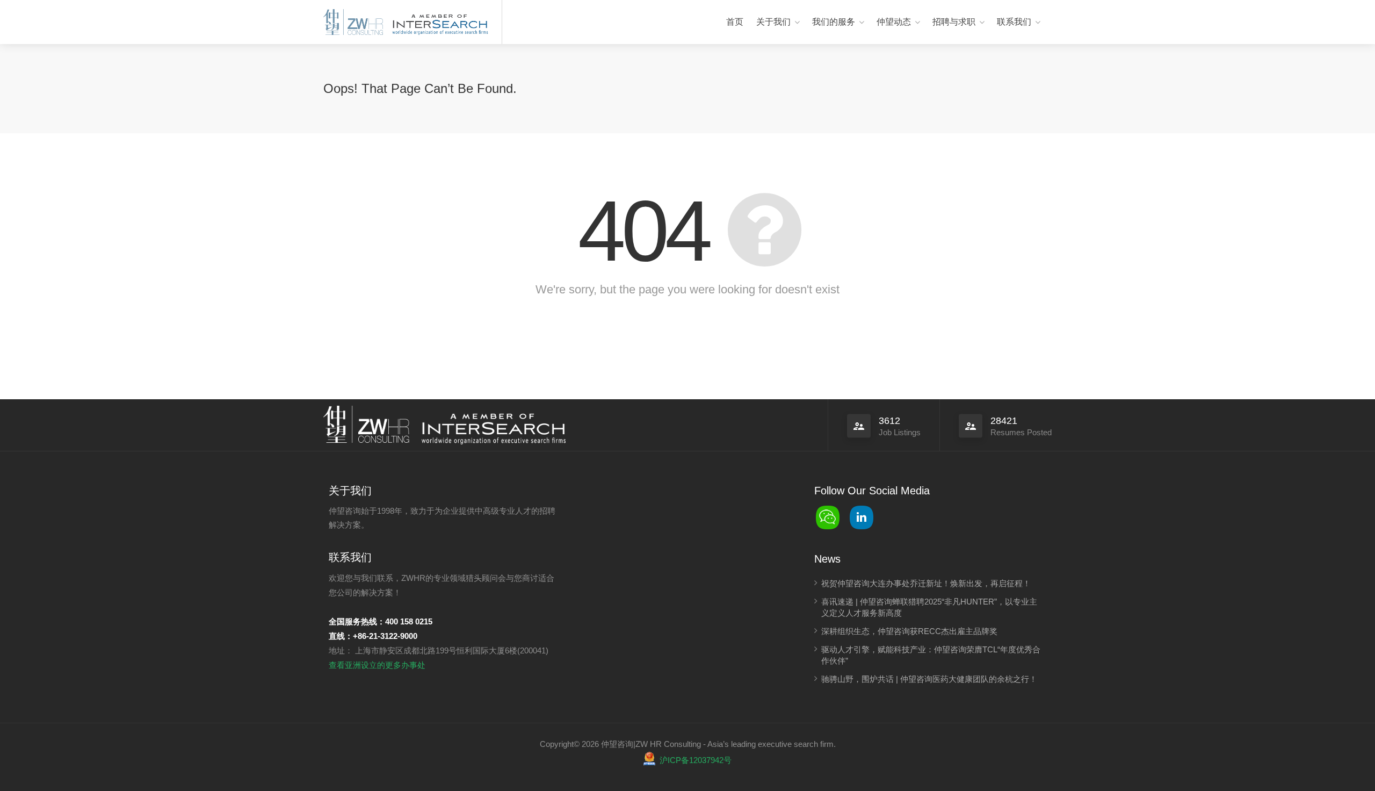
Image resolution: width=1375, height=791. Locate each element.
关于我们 (773, 21)
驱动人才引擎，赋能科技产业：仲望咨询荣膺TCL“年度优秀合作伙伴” (930, 655)
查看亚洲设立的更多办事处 (377, 665)
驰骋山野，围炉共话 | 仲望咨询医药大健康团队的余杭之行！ (929, 679)
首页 (734, 21)
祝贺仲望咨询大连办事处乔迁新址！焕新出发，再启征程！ (926, 583)
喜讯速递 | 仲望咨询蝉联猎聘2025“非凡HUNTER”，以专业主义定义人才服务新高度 (929, 607)
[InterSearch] (438, 22)
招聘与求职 (953, 21)
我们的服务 (833, 21)
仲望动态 (894, 21)
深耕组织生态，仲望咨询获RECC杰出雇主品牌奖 (909, 631)
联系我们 (1014, 21)
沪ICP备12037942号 (696, 760)
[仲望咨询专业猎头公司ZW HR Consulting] (353, 22)
